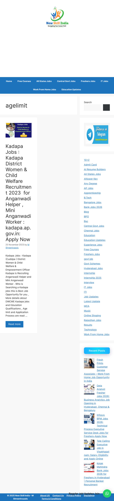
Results (88, 325)
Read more (14, 324)
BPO (86, 216)
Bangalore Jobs (92, 202)
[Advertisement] (57, 50)
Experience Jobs (93, 244)
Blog (86, 211)
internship (89, 273)
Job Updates (91, 296)
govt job (88, 259)
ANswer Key (91, 178)
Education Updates (71, 89)
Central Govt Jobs (66, 81)
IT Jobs (104, 81)
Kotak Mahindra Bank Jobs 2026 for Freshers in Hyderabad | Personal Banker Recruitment (97, 474)
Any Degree (90, 183)
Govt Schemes (92, 263)
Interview (89, 282)
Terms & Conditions (51, 498)
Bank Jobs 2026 (93, 207)
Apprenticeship (92, 193)
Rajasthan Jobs (92, 320)
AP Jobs (88, 188)
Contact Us (58, 495)
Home (9, 81)
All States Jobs (44, 81)
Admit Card (90, 164)
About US (45, 495)
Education (89, 235)
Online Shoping (92, 315)
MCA (86, 306)
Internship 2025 (92, 277)
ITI (85, 292)
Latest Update (92, 301)
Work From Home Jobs (44, 89)
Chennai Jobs (91, 230)
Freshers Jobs (88, 81)
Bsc (86, 221)
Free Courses (24, 81)
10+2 (86, 160)
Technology (90, 329)
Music (87, 310)
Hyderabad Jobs (93, 268)
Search (88, 102)
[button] (107, 493)
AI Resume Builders (95, 169)
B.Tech (87, 197)
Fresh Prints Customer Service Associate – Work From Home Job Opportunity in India (97, 370)
